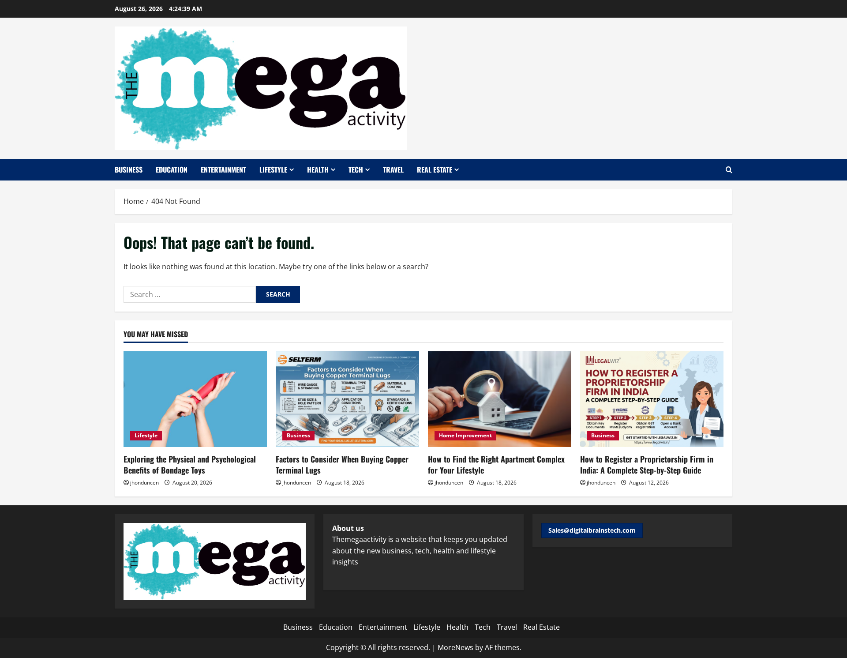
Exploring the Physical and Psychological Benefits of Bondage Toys (190, 464)
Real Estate (434, 169)
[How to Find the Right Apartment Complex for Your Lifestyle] (499, 399)
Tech (356, 169)
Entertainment (223, 169)
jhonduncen (144, 482)
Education (171, 169)
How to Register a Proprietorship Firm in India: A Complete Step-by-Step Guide (646, 464)
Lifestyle (273, 169)
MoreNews (455, 647)
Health (318, 169)
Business (128, 169)
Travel (393, 169)
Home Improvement (465, 435)
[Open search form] (729, 169)
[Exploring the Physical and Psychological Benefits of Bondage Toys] (195, 399)
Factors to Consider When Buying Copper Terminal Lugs (342, 464)
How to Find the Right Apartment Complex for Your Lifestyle (496, 464)
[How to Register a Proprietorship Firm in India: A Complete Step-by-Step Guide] (651, 399)
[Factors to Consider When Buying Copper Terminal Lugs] (347, 399)
